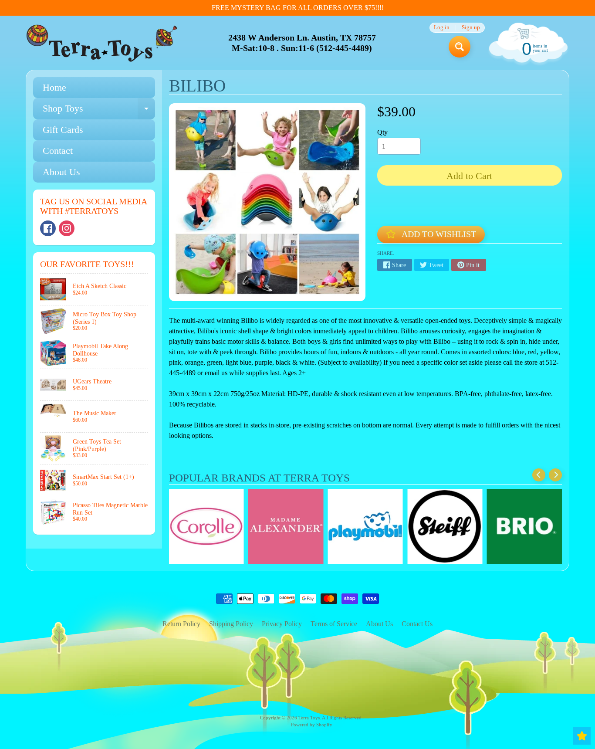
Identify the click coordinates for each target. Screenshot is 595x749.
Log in (442, 28)
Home (54, 87)
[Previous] (538, 474)
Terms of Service (334, 623)
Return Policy (181, 623)
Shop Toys (99, 111)
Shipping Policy (231, 623)
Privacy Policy (282, 623)
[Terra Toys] (102, 43)
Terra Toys (309, 717)
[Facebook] (48, 228)
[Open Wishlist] (582, 736)
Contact (58, 150)
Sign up (471, 28)
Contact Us (417, 623)
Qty (382, 132)
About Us (61, 171)
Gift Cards (63, 129)
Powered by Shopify (311, 724)
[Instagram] (66, 228)
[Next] (555, 474)
